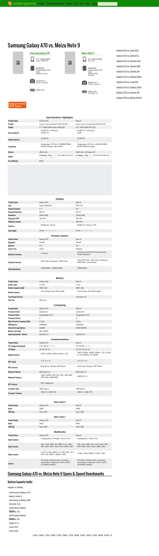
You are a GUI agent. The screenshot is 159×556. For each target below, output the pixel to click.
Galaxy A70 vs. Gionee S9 (127, 71)
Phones (69, 3)
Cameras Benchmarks (55, 3)
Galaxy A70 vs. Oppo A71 (127, 56)
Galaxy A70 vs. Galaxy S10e (128, 87)
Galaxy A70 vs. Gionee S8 (127, 92)
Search (94, 3)
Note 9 (91, 53)
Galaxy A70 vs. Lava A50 (127, 50)
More (88, 3)
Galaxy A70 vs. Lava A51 (127, 82)
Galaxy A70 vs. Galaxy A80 (128, 66)
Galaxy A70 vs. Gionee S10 (128, 61)
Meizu (84, 53)
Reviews (41, 3)
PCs (75, 3)
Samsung (34, 53)
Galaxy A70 (44, 53)
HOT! (81, 3)
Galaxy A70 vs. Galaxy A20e (128, 77)
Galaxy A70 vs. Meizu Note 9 (129, 98)
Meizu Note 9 (81, 124)
